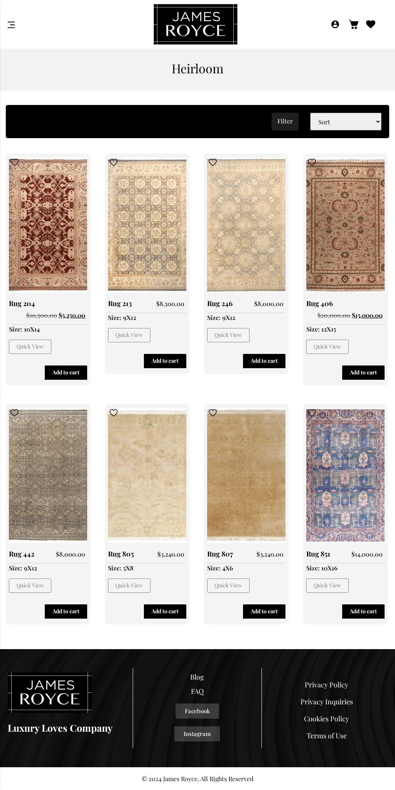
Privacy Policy (326, 684)
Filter (285, 121)
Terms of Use (327, 735)
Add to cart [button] (65, 372)
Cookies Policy (326, 718)
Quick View (30, 346)
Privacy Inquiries (326, 701)
